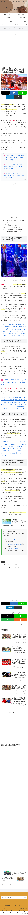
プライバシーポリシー (20, 905)
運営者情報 (7, 905)
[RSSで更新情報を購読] (20, 619)
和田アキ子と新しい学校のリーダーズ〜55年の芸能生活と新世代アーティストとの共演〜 (14, 175)
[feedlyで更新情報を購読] (7, 619)
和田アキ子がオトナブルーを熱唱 (10, 564)
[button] (18, 97)
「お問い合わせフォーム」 (20, 908)
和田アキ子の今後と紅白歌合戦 (12, 227)
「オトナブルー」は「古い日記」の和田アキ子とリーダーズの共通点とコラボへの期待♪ (14, 158)
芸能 (4, 562)
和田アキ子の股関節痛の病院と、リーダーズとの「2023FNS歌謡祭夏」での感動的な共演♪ (14, 382)
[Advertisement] (14, 50)
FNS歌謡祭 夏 (10, 562)
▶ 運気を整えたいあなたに (13, 544)
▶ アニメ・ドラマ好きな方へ (14, 539)
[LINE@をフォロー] (20, 616)
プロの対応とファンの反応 (11, 225)
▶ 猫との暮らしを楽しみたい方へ (15, 548)
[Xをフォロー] (7, 616)
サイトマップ (7, 908)
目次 (12, 217)
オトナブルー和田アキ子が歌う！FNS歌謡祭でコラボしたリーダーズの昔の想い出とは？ (14, 166)
